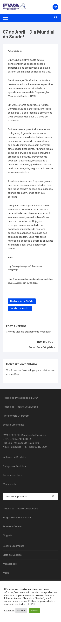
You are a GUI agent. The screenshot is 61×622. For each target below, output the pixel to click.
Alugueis (7, 535)
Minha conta (9, 484)
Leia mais (9, 610)
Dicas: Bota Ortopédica (42, 347)
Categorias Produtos (14, 466)
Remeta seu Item (12, 475)
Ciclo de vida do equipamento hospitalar (28, 331)
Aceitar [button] (34, 610)
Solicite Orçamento (13, 424)
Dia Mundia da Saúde (21, 301)
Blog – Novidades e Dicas (17, 517)
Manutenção (10, 563)
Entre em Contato (12, 526)
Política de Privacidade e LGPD (20, 397)
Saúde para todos (20, 308)
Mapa (6, 572)
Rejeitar (21, 610)
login (32, 370)
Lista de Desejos (12, 554)
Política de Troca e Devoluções (20, 406)
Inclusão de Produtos (15, 457)
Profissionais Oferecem (16, 415)
